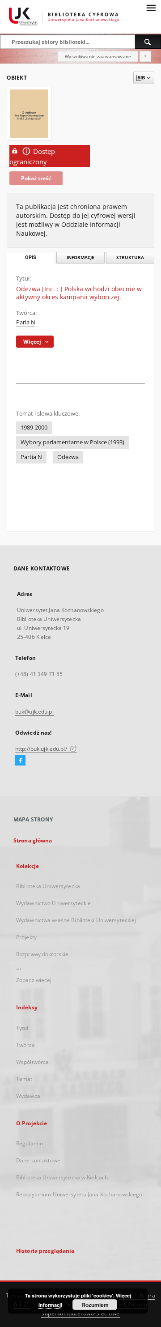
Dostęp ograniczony (32, 156)
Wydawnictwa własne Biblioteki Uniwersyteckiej (76, 920)
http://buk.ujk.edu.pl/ (41, 749)
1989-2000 (34, 427)
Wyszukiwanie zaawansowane (98, 56)
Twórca (25, 1045)
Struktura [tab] (130, 257)
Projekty (26, 937)
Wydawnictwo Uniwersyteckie (53, 903)
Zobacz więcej (34, 980)
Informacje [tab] (80, 257)
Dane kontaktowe (38, 1160)
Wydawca (28, 1096)
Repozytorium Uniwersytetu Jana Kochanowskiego (79, 1194)
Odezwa (68, 457)
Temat (24, 1079)
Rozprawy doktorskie (42, 954)
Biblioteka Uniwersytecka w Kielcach (62, 1177)
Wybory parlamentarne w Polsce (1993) (72, 442)
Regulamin (29, 1143)
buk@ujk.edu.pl (34, 711)
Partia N (31, 457)
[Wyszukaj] (148, 41)
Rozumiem (95, 1305)
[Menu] (151, 7)
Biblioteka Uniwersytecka (48, 886)
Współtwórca (32, 1062)
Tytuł (22, 1028)
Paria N (25, 322)
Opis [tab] (30, 257)
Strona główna (32, 840)
